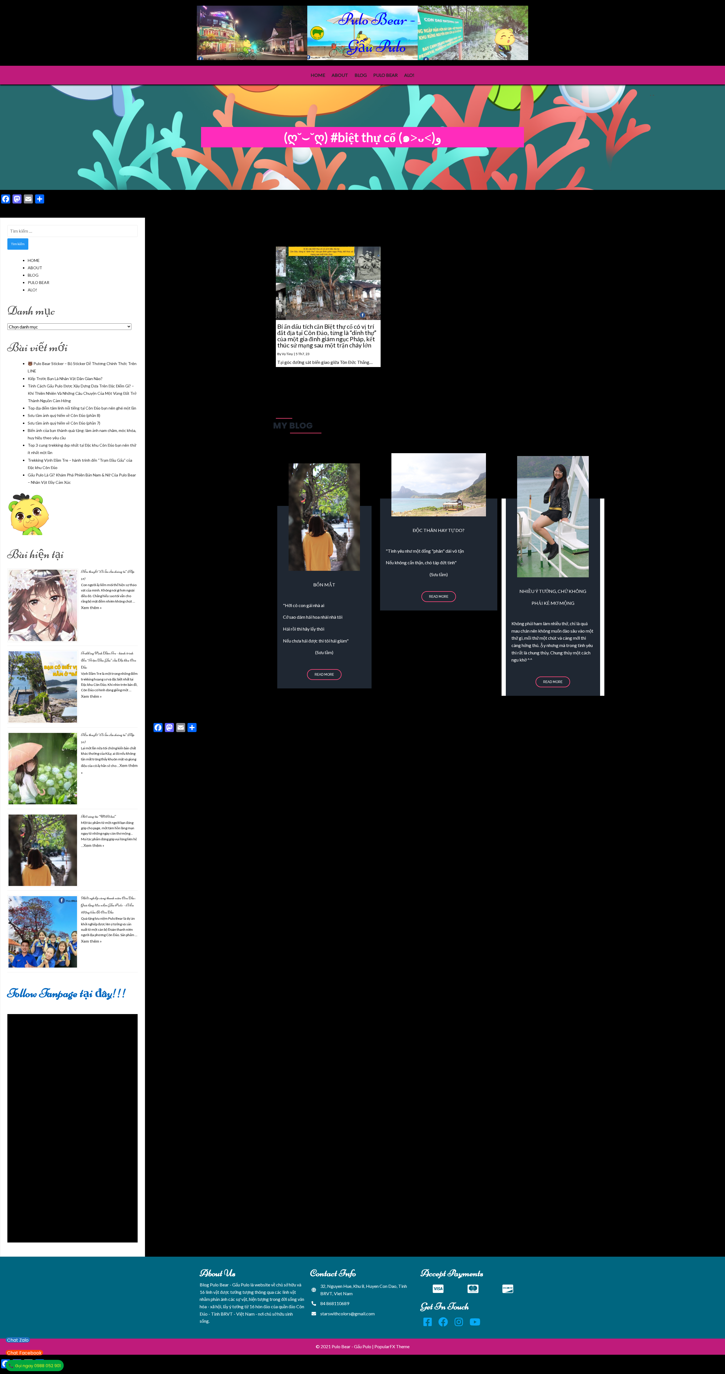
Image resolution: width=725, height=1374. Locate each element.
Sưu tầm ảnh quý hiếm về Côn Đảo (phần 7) (64, 423)
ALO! (32, 289)
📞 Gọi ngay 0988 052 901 (34, 1366)
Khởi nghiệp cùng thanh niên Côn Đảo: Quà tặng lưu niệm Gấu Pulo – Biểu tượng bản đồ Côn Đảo (108, 905)
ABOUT (35, 267)
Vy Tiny (287, 354)
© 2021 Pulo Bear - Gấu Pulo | (345, 1346)
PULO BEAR (38, 282)
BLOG (33, 275)
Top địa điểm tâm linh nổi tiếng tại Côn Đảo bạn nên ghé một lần (82, 408)
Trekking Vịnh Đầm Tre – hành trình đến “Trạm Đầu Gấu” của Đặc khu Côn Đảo (108, 660)
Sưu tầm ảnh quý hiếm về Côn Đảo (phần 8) (64, 415)
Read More (324, 675)
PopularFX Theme (392, 1346)
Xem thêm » (91, 607)
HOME (34, 260)
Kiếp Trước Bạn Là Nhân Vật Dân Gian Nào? (65, 378)
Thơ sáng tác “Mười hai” (98, 816)
